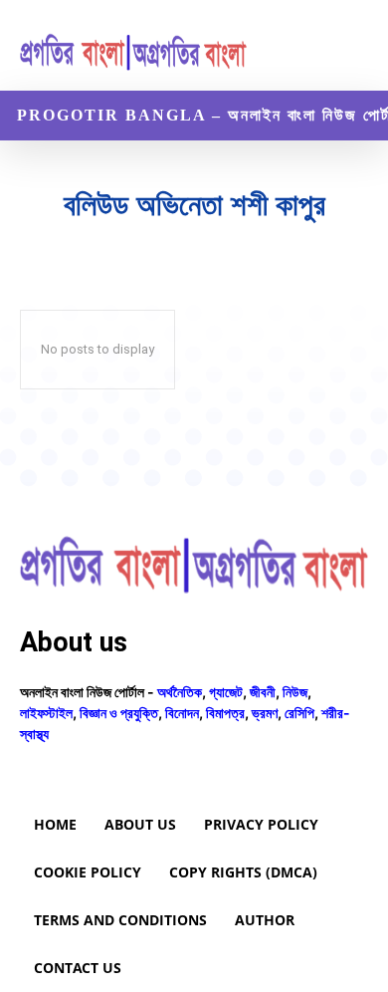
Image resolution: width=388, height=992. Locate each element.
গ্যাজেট (226, 691)
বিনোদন (182, 712)
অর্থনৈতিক (179, 691)
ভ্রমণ (265, 712)
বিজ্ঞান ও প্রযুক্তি (119, 712)
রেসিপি (299, 712)
